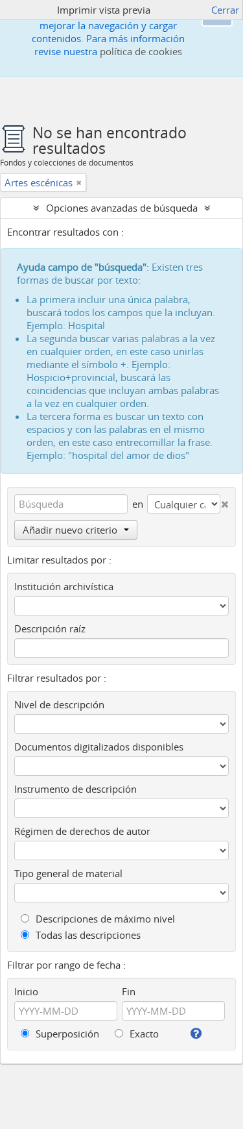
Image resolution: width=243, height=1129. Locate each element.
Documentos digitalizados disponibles (98, 746)
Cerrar (225, 9)
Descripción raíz (50, 628)
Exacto (143, 1033)
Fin (128, 991)
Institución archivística (63, 586)
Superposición (66, 1033)
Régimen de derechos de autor (82, 831)
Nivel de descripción (59, 704)
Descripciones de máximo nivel (104, 918)
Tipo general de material (68, 873)
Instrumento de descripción (75, 788)
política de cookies (141, 51)
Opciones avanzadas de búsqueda (122, 207)
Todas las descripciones (87, 934)
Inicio (26, 991)
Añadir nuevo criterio (70, 529)
